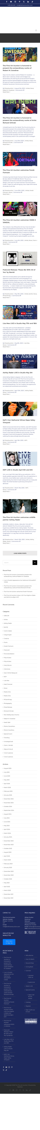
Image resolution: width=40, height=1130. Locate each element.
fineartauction (9, 88)
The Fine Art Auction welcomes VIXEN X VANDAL (9, 1023)
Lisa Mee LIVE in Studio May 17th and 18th (20, 323)
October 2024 (8, 806)
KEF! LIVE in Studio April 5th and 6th (18, 470)
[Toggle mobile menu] (36, 30)
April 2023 (7, 856)
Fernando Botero (9, 653)
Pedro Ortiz (7, 692)
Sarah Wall (7, 722)
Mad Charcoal (8, 684)
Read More (6, 92)
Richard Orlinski (8, 142)
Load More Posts (20, 553)
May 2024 (7, 825)
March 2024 (7, 833)
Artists (28, 88)
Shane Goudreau (9, 730)
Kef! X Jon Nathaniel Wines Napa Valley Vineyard (9, 1057)
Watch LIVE (29, 986)
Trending (6, 737)
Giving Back (29, 967)
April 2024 (7, 829)
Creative (6, 638)
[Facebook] (3, 1067)
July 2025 (6, 772)
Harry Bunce (8, 665)
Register (28, 1006)
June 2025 (7, 776)
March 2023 (7, 860)
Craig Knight (8, 634)
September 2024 (9, 810)
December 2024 (9, 799)
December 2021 (8, 894)
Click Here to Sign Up (9, 942)
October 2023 (8, 848)
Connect (28, 970)
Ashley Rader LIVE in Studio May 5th (18, 373)
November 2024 (9, 802)
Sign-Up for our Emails (30, 1010)
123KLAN (6, 615)
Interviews (7, 669)
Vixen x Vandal (8, 745)
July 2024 (7, 818)
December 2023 (8, 841)
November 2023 (8, 844)
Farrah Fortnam (8, 646)
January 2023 (8, 867)
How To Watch (30, 959)
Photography (8, 703)
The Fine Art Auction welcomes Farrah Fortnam (18, 591)
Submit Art (31, 982)
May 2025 (6, 780)
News (32, 88)
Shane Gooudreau (9, 726)
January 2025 (8, 795)
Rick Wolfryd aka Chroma (11, 714)
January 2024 (8, 837)
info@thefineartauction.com (25, 5)
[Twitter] (3, 1070)
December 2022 (8, 871)
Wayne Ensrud (8, 749)
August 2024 (8, 814)
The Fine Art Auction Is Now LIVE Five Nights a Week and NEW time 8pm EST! (9, 1012)
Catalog (28, 1002)
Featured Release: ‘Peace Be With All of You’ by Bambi (8, 1032)
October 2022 (8, 879)
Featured (6, 650)
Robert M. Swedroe (8, 90)
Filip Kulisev (7, 657)
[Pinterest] (12, 1067)
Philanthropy (7, 295)
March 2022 (7, 890)
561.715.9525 (32, 924)
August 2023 (7, 852)
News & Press (30, 963)
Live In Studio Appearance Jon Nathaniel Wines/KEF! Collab (9, 976)
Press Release (8, 707)
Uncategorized (8, 741)
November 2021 (8, 898)
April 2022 (7, 886)
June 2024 (7, 821)
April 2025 (7, 783)
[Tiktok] (6, 1070)
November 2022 (8, 875)
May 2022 (6, 882)
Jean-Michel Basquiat (10, 673)
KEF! (25, 440)
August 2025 (7, 768)
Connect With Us (30, 976)
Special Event (8, 734)
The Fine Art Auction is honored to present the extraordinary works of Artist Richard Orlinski (19, 120)
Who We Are (29, 955)
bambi (31, 294)
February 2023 (8, 863)
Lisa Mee (26, 343)
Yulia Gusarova (8, 753)
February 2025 (8, 791)
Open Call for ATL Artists (31, 996)
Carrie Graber (8, 631)
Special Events (30, 990)
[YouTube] (6, 1067)
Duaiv (6, 642)
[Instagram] (9, 1067)
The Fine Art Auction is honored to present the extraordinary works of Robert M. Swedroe (17, 68)
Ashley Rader (29, 390)
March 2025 (7, 787)
